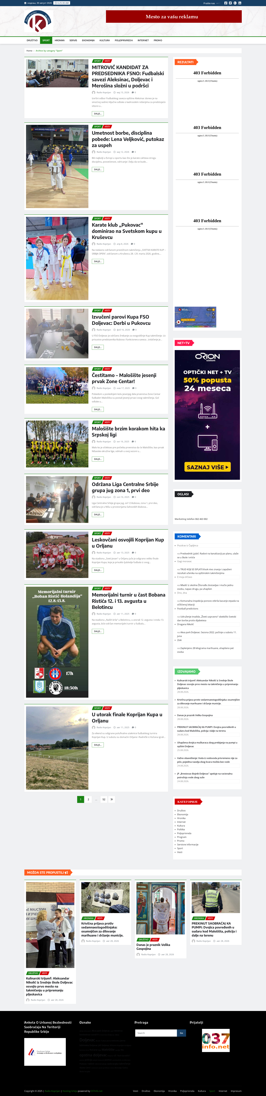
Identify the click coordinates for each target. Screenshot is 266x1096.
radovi (91, 1063)
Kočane (93, 1049)
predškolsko (126, 1060)
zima (112, 1068)
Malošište (108, 1049)
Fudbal (103, 1041)
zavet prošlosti (104, 1068)
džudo (98, 1041)
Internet (143, 40)
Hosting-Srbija (69, 1091)
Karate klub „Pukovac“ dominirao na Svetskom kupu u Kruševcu (127, 231)
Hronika (60, 40)
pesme (82, 1060)
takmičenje (124, 1063)
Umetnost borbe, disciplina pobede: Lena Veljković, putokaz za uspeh (128, 139)
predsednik (116, 1060)
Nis (122, 1049)
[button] (216, 1040)
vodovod (94, 1068)
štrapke (87, 1071)
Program (181, 837)
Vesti (179, 852)
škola (82, 1071)
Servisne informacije (187, 844)
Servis (73, 40)
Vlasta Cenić (85, 1067)
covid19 (95, 1034)
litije (99, 1050)
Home (29, 50)
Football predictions (187, 608)
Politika (181, 829)
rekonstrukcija (101, 1064)
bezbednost (85, 1034)
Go (181, 1033)
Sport (46, 40)
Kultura (105, 40)
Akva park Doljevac (101, 1030)
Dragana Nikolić (185, 624)
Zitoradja (118, 1067)
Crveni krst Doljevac (107, 1035)
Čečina (125, 1067)
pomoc (108, 1059)
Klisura (113, 1045)
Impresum (236, 1091)
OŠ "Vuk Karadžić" (122, 1055)
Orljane (110, 1056)
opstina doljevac (93, 1055)
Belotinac (118, 1030)
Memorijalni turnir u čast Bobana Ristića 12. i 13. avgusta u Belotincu (128, 601)
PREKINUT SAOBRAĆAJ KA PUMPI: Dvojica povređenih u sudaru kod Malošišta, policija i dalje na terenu (214, 929)
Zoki (179, 640)
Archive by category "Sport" (49, 50)
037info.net (97, 1091)
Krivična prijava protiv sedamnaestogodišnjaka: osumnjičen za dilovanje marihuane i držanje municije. (102, 929)
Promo (158, 40)
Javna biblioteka (113, 1040)
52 (104, 799)
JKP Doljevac (103, 1045)
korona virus (84, 1050)
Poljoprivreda (124, 40)
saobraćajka (112, 1063)
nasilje (117, 1050)
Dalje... (98, 113)
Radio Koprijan (104, 92)
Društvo (32, 40)
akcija (82, 1031)
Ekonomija (88, 40)
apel (112, 1031)
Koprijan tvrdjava (124, 1045)
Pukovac (83, 1063)
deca (117, 1034)
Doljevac (87, 1040)
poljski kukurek (98, 1060)
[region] (216, 1040)
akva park (87, 1031)
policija (88, 1059)
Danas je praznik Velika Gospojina (195, 715)
